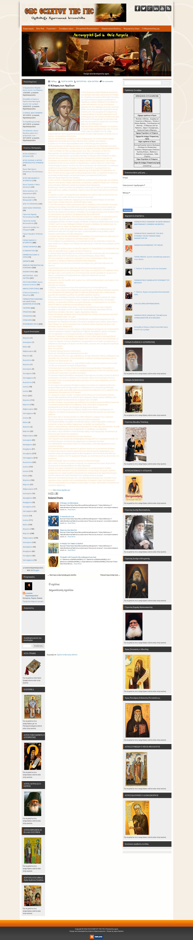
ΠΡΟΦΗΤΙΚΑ (27, 316)
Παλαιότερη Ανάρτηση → (110, 575)
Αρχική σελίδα (70, 575)
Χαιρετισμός (28, 28)
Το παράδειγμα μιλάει (31, 122)
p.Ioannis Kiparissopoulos (31, 594)
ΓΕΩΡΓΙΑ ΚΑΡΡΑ (67, 81)
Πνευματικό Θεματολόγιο (87, 28)
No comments (107, 81)
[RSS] (168, 8)
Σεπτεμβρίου (28, 378)
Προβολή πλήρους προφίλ (33, 601)
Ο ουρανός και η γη (67, 516)
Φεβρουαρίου (28, 351)
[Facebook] (137, 8)
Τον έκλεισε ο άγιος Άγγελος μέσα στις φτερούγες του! (30, 133)
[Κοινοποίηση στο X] (54, 493)
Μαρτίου (26, 356)
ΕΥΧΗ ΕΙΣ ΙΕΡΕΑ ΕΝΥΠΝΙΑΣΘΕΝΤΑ (146, 304)
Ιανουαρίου (27, 342)
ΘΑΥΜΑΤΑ (27, 261)
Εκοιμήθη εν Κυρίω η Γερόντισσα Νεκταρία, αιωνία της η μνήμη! (31, 101)
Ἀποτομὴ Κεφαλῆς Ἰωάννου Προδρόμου (147, 145)
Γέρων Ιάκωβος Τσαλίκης (33, 234)
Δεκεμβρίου (27, 445)
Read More (71, 509)
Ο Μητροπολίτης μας (151, 28)
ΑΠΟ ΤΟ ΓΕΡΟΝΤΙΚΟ (30, 204)
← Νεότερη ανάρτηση (56, 575)
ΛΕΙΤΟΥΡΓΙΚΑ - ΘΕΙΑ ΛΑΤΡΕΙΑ (87, 81)
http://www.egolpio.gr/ (61, 490)
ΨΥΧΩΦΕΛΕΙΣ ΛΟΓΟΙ (30, 324)
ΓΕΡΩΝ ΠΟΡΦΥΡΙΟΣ (30, 247)
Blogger (36, 570)
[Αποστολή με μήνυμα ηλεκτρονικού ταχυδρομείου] (49, 493)
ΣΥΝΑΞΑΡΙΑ (27, 320)
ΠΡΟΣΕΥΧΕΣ (27, 312)
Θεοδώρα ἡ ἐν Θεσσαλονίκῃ (147, 147)
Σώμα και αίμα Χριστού (68, 530)
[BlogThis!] (52, 493)
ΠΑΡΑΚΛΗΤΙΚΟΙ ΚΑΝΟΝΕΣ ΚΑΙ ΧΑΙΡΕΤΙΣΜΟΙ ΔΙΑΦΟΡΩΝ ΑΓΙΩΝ (33, 301)
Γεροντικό (51, 28)
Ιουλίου (26, 387)
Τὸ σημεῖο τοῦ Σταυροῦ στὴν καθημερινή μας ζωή (78, 557)
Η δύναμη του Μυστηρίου (69, 503)
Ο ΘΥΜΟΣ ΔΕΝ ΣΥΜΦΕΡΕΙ (32, 113)
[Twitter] (144, 8)
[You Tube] (162, 8)
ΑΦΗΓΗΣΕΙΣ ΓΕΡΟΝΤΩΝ (32, 208)
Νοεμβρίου (27, 449)
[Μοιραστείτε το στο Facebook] (57, 493)
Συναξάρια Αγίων (66, 28)
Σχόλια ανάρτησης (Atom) (67, 655)
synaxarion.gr (147, 166)
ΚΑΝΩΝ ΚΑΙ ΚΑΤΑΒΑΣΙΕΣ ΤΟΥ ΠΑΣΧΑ (148, 245)
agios (116, 929)
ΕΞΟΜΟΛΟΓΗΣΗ (29, 251)
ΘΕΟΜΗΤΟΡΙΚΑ (28, 272)
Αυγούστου (27, 360)
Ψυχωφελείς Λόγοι (131, 28)
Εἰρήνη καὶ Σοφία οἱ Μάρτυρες (147, 130)
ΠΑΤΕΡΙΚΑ (27, 308)
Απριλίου (26, 338)
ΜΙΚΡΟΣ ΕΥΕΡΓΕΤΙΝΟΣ (31, 289)
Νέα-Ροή (40, 28)
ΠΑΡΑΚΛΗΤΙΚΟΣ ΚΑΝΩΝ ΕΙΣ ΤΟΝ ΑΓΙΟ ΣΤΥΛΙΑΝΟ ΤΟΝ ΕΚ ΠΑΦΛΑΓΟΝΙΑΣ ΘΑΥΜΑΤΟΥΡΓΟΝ (148, 235)
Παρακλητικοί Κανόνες (111, 28)
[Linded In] (156, 8)
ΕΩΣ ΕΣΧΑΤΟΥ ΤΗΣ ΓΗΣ (96, 929)
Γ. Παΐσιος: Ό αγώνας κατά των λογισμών (150, 269)
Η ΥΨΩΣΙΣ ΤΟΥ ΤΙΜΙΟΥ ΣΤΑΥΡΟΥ (71, 544)
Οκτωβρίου (27, 373)
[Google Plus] (150, 8)
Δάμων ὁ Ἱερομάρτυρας (150, 128)
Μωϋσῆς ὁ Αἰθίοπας (142, 119)
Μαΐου (25, 347)
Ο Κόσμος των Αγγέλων (61, 85)
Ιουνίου (25, 391)
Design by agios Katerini (115, 931)
